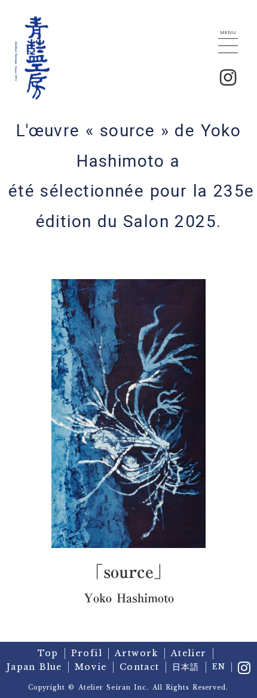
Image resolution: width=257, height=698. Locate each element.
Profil (86, 653)
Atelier (189, 653)
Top (48, 653)
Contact (140, 667)
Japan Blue (34, 667)
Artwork (136, 653)
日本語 (186, 667)
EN (218, 666)
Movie (91, 667)
